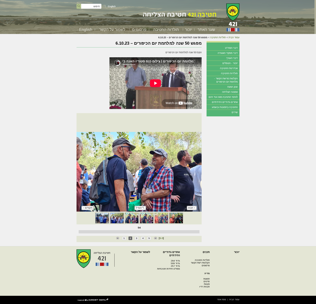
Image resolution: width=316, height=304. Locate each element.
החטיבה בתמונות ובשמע (225, 107)
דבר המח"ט (231, 47)
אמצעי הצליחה (230, 91)
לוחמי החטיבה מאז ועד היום (223, 97)
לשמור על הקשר (112, 29)
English (112, 6)
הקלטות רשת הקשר (200, 262)
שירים (235, 112)
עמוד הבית (234, 37)
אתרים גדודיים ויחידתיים (225, 102)
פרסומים (139, 29)
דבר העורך (232, 58)
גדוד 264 (175, 261)
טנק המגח (232, 86)
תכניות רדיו (204, 286)
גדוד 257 (175, 266)
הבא (190, 207)
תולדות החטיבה (166, 29)
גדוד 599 (175, 263)
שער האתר (206, 29)
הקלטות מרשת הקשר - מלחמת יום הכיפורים (226, 80)
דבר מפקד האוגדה (228, 53)
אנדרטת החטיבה (229, 68)
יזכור (188, 29)
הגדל (139, 207)
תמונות (206, 279)
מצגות (207, 284)
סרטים (207, 281)
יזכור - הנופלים (230, 63)
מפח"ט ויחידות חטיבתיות (168, 269)
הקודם (88, 207)
